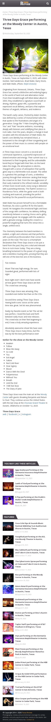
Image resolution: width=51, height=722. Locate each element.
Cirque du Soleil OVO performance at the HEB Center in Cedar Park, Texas (31, 676)
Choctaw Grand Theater (34, 403)
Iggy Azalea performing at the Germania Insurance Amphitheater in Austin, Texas (31, 472)
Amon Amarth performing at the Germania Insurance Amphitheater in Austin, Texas (31, 589)
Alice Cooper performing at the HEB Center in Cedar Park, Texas (31, 699)
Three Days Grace (16, 12)
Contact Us (30, 719)
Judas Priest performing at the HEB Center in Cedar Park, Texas (31, 663)
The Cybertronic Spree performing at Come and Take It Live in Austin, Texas (31, 564)
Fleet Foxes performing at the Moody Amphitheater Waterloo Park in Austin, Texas (29, 651)
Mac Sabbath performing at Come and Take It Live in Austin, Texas (30, 551)
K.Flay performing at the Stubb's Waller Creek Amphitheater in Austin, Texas (30, 500)
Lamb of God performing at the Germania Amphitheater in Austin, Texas (31, 486)
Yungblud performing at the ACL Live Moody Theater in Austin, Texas (30, 539)
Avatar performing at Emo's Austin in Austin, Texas (31, 614)
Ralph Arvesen (30, 84)
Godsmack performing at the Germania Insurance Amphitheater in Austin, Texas (31, 602)
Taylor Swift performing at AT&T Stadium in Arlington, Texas (30, 625)
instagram (26, 414)
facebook (13, 414)
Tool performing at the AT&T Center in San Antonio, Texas (28, 688)
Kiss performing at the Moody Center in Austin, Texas (29, 576)
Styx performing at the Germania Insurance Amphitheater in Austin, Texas (31, 638)
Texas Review (27, 712)
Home (5, 12)
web (4, 414)
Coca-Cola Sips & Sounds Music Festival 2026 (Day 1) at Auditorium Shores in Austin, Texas (30, 526)
